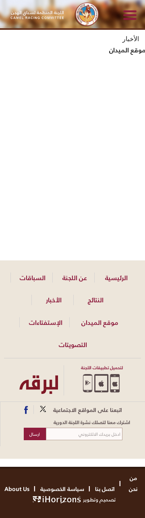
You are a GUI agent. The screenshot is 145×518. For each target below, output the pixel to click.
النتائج (96, 299)
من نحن (133, 483)
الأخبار (54, 299)
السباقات (33, 277)
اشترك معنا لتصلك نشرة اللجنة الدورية (92, 422)
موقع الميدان (99, 322)
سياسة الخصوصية (62, 488)
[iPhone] (115, 383)
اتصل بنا (105, 488)
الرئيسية (116, 277)
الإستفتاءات (45, 322)
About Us (16, 488)
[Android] (88, 383)
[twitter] (43, 410)
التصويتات (73, 344)
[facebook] (28, 410)
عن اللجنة (74, 277)
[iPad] (101, 383)
